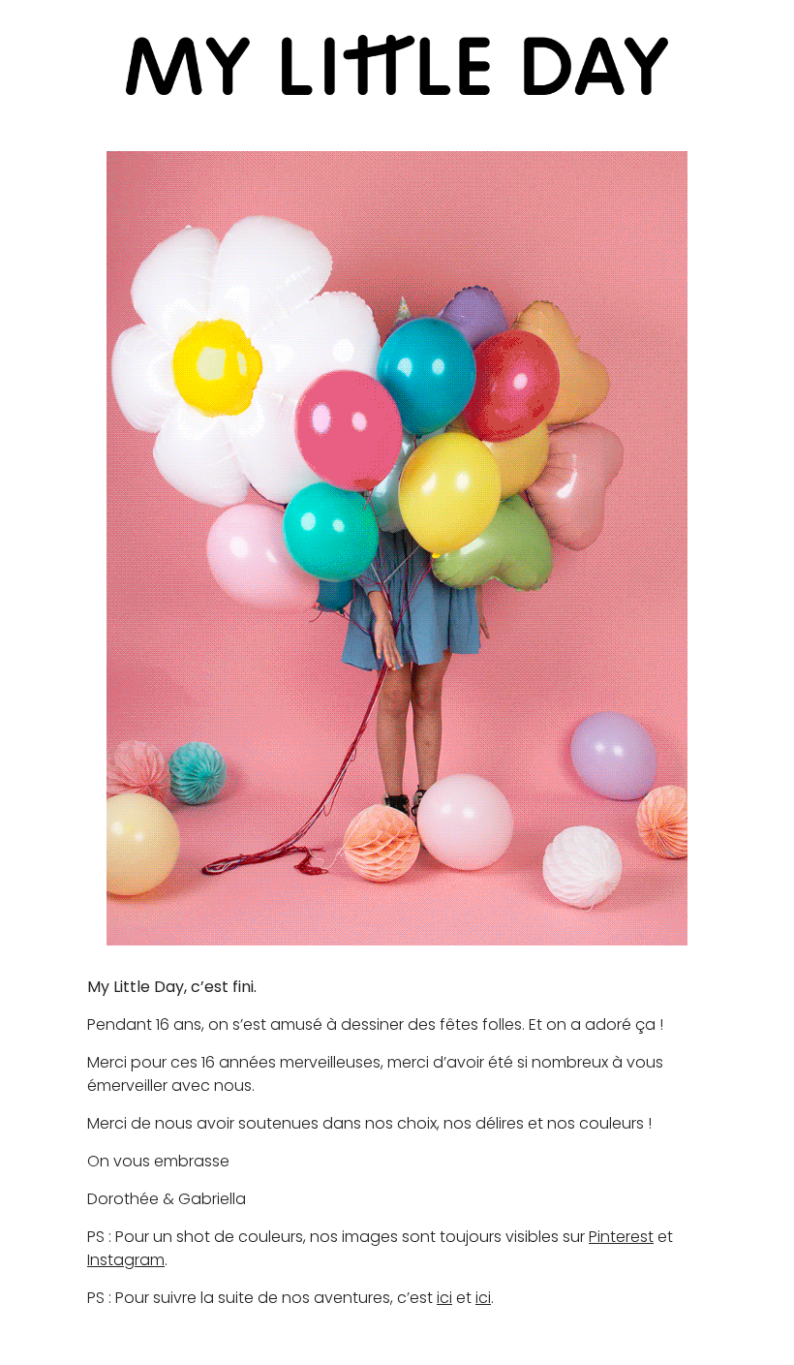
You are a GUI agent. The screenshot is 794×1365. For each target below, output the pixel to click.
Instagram (126, 1260)
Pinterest (621, 1236)
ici (444, 1298)
